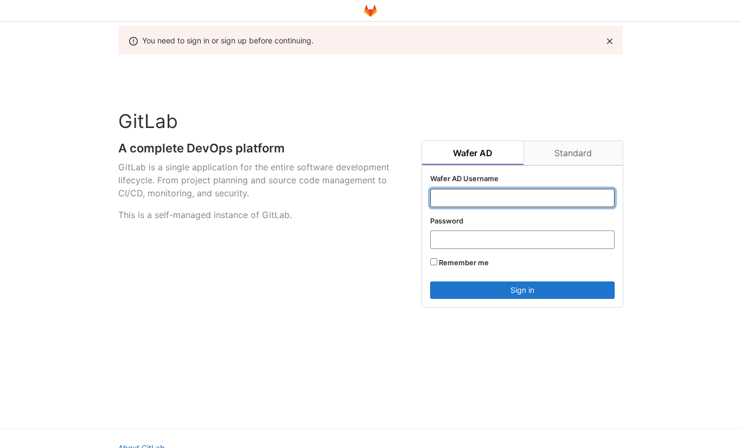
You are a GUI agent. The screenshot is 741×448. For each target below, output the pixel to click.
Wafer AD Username (464, 178)
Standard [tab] (573, 153)
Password (446, 220)
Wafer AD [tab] (473, 153)
